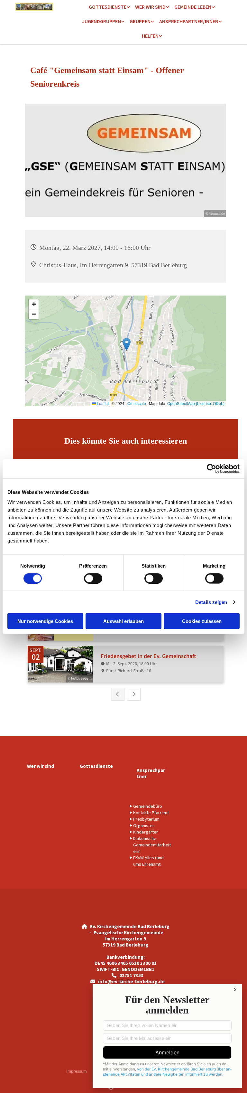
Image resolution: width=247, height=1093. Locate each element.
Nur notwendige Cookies (45, 621)
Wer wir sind (150, 7)
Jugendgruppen (101, 21)
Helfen (150, 36)
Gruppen (140, 21)
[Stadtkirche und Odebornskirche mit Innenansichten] (38, 7)
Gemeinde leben (192, 7)
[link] (109, 7)
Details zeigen (211, 602)
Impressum (76, 1071)
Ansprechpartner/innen (188, 21)
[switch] (93, 578)
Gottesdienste (107, 7)
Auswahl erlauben (123, 621)
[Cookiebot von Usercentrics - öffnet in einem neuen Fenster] (211, 468)
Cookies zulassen (202, 621)
